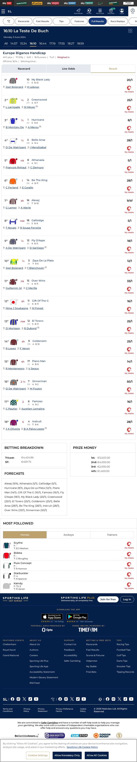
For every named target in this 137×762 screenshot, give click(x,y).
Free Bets (91, 672)
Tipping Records (125, 672)
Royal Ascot (9, 649)
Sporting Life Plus (39, 660)
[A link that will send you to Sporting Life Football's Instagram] (113, 699)
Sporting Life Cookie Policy (82, 747)
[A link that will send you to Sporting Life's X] (24, 699)
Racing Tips (123, 644)
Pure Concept (23, 563)
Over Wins (38, 280)
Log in (127, 599)
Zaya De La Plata (43, 260)
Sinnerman (39, 381)
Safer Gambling (72, 660)
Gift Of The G (40, 300)
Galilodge (38, 220)
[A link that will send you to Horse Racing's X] (72, 699)
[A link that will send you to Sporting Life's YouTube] (36, 699)
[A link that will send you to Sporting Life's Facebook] (13, 699)
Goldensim (39, 341)
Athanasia (38, 160)
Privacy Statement (42, 710)
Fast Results (92, 649)
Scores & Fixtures (95, 655)
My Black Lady (41, 79)
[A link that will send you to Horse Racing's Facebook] (60, 699)
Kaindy (18, 583)
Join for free (108, 599)
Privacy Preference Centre (64, 710)
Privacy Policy (27, 710)
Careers (34, 655)
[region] (68, 750)
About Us (35, 644)
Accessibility (70, 655)
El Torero (37, 320)
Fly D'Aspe (38, 240)
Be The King (39, 180)
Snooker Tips (123, 666)
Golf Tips (121, 655)
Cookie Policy (83, 710)
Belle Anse (38, 139)
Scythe (18, 542)
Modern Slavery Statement (44, 677)
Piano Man (39, 361)
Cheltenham (9, 644)
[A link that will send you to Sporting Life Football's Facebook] (108, 699)
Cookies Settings (38, 755)
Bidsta (18, 553)
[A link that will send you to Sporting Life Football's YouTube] (131, 699)
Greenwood (39, 99)
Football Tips (123, 649)
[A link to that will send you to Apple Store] (52, 618)
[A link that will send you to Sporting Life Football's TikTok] (125, 699)
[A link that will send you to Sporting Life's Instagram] (18, 699)
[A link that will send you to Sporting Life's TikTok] (30, 699)
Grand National (11, 655)
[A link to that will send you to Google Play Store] (80, 618)
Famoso (37, 401)
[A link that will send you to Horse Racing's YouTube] (84, 699)
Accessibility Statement (42, 672)
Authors (34, 649)
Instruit (37, 421)
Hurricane (38, 119)
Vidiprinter (91, 660)
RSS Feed (35, 683)
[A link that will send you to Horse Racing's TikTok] (78, 699)
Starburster (21, 573)
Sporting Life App (39, 666)
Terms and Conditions (8, 710)
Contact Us (70, 644)
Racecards (91, 644)
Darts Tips (122, 660)
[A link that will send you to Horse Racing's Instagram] (66, 699)
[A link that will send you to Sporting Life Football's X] (119, 699)
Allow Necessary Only (67, 755)
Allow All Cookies (97, 755)
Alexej (35, 200)
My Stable (91, 666)
